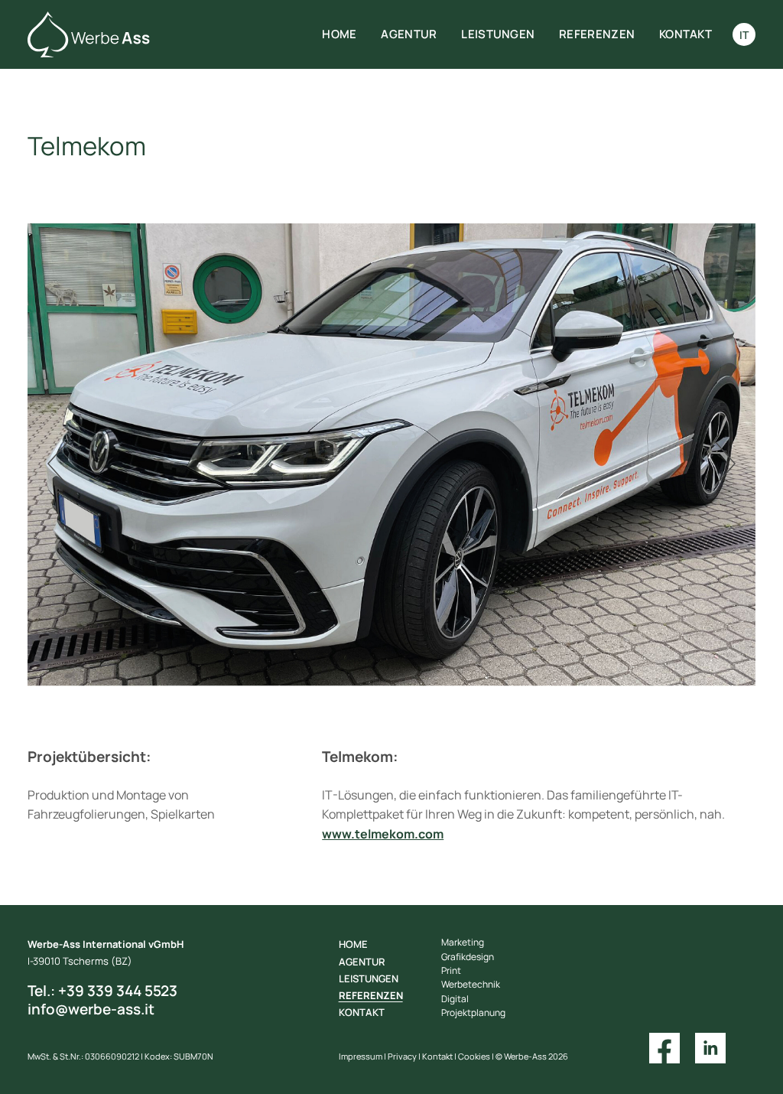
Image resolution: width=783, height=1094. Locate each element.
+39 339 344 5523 (102, 991)
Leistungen (497, 34)
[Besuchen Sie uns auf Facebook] (664, 1047)
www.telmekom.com (382, 834)
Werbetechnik (470, 984)
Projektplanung (473, 1012)
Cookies (474, 1056)
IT (744, 34)
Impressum (360, 1056)
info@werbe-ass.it (91, 1009)
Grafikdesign (467, 956)
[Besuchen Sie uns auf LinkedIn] (710, 1047)
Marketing (462, 942)
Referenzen (597, 34)
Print (451, 970)
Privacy (402, 1056)
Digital (455, 998)
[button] (58, 464)
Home (339, 34)
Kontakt (685, 34)
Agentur (409, 34)
